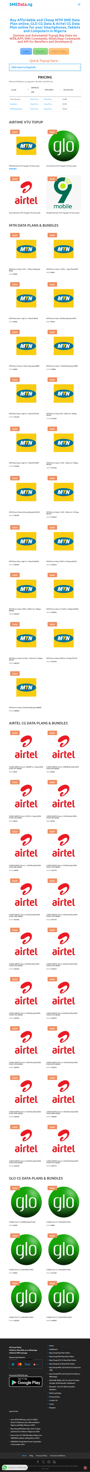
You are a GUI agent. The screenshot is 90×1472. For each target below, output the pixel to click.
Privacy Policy (54, 1397)
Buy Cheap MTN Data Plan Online (61, 1356)
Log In (51, 1404)
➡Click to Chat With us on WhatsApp (23, 1350)
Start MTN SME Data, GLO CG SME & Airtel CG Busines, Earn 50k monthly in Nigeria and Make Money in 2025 (25, 1422)
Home (51, 1345)
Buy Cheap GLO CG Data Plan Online (62, 1360)
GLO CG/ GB (68, 90)
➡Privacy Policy (15, 1347)
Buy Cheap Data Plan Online (59, 1353)
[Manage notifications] (85, 1468)
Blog (31, 1455)
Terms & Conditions (57, 1455)
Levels (13, 90)
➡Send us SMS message (18, 1353)
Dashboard (53, 1349)
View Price (34, 99)
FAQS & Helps (59, 51)
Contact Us (53, 1400)
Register (40, 51)
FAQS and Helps (55, 1393)
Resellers (13, 104)
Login (26, 51)
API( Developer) (16, 109)
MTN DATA (49, 90)
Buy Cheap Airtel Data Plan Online (62, 1364)
